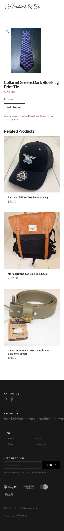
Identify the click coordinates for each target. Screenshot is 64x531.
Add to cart (14, 107)
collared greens (11, 119)
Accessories (21, 116)
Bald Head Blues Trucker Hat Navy (28, 197)
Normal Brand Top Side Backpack (27, 273)
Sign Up (51, 465)
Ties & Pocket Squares (38, 116)
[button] (56, 7)
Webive (22, 515)
